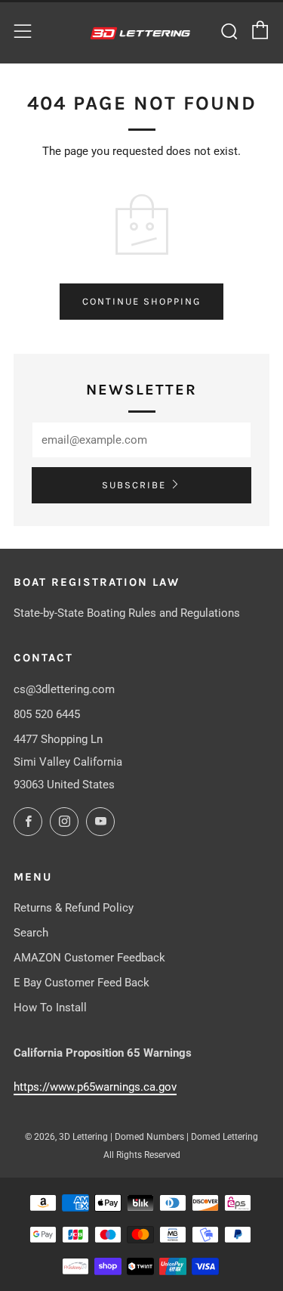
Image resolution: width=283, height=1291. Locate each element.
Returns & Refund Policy (74, 908)
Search (31, 933)
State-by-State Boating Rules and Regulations (127, 613)
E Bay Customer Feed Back (81, 982)
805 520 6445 (47, 714)
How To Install (50, 1007)
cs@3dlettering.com (64, 689)
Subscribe (134, 485)
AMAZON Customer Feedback (89, 957)
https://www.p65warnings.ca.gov (95, 1087)
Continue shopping (141, 301)
